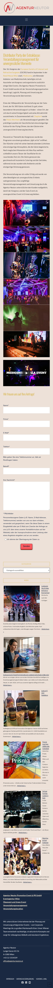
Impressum (10, 978)
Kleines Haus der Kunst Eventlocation (45, 840)
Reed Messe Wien (10, 76)
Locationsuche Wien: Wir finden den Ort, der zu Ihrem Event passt (45, 589)
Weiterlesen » (7, 685)
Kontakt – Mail (41, 978)
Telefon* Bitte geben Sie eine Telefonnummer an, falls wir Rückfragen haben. (22, 453)
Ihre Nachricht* (9, 480)
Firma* (5, 419)
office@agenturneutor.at (13, 961)
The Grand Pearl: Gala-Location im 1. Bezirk (45, 794)
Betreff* (6, 466)
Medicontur (27, 76)
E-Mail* (6, 433)
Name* (6, 405)
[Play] (26, 373)
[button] (26, 19)
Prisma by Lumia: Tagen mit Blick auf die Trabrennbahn (45, 745)
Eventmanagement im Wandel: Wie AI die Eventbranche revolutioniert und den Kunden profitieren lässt (26, 675)
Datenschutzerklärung (25, 978)
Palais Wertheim (13, 120)
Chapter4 (38, 116)
